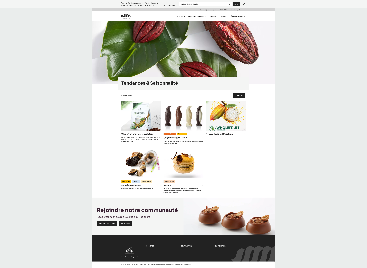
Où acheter (220, 246)
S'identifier (125, 223)
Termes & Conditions (139, 265)
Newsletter (186, 246)
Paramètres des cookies (183, 265)
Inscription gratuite (107, 223)
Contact (150, 246)
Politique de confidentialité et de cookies (160, 265)
